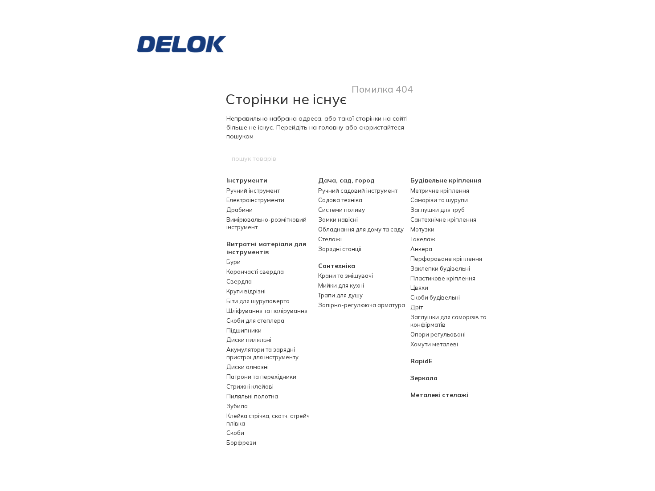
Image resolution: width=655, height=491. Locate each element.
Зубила (237, 406)
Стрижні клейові (250, 386)
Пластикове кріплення (442, 278)
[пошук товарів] (424, 158)
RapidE (421, 361)
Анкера (421, 248)
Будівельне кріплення (445, 180)
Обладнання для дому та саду (361, 229)
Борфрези (241, 442)
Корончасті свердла (255, 271)
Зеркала (424, 378)
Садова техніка (340, 199)
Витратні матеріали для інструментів (266, 248)
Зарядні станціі (339, 248)
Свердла (239, 281)
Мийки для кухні (341, 285)
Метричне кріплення (439, 190)
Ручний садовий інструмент (357, 190)
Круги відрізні (246, 291)
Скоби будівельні (435, 297)
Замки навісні (338, 219)
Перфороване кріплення (446, 258)
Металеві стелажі (439, 395)
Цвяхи (419, 287)
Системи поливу (341, 209)
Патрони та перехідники (261, 376)
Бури (233, 261)
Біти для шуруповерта (258, 300)
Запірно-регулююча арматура (361, 304)
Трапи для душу (340, 295)
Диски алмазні (247, 366)
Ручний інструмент (253, 190)
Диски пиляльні (248, 339)
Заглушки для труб (437, 209)
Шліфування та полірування (266, 310)
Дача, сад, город (346, 180)
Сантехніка (336, 266)
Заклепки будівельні (440, 268)
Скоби (235, 432)
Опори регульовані (438, 334)
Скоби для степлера (255, 320)
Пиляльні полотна (252, 396)
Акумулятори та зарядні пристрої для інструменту (262, 353)
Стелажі (330, 239)
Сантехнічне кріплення (443, 219)
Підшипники (244, 330)
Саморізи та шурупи (439, 199)
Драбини (239, 209)
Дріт (416, 307)
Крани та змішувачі (345, 275)
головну (331, 127)
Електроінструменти (255, 199)
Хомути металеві (434, 344)
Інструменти (246, 180)
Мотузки (422, 229)
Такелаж (422, 239)
